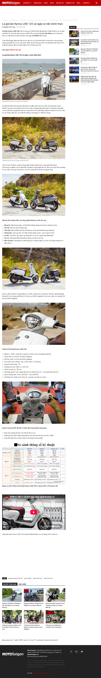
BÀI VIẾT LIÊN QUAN (9, 584)
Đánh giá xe (38, 3)
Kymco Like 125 (48, 578)
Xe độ (46, 3)
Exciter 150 (59, 3)
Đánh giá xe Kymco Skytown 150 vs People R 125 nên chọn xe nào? (11, 627)
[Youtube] (82, 652)
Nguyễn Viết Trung (9, 27)
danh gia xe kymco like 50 (15, 578)
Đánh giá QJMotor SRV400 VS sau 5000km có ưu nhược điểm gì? (89, 60)
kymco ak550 (27, 578)
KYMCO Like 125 (15, 50)
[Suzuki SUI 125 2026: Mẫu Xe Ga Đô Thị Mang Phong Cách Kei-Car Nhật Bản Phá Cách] (74, 42)
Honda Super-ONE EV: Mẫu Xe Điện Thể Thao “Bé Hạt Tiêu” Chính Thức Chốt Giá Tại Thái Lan (90, 69)
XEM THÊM (22, 584)
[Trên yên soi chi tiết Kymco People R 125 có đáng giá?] (55, 617)
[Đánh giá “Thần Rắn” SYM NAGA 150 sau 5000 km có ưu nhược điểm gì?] (12, 595)
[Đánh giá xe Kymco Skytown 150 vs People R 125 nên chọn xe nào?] (12, 617)
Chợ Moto (86, 3)
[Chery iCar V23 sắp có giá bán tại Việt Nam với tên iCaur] (74, 33)
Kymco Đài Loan (37, 578)
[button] (96, 3)
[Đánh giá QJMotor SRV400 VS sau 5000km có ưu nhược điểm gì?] (33, 595)
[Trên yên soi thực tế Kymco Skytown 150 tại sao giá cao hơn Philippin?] (33, 617)
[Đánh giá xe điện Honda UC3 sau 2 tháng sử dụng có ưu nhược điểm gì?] (55, 595)
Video (78, 3)
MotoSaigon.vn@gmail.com (41, 673)
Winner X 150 (70, 3)
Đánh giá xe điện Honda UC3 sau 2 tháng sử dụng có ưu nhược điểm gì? (55, 605)
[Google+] (77, 652)
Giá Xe (52, 3)
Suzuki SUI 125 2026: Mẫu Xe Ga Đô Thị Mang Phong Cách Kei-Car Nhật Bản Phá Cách (90, 41)
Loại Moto (26, 3)
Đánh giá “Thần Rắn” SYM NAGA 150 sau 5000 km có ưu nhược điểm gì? (11, 605)
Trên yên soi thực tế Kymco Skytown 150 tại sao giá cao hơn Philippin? (33, 627)
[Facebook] (71, 652)
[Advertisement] (50, 12)
